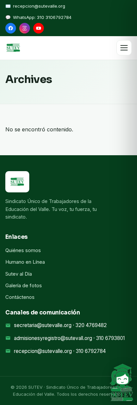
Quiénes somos (23, 250)
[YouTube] (38, 28)
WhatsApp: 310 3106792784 (42, 17)
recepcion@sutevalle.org (39, 6)
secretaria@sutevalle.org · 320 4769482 (60, 325)
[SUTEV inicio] (13, 48)
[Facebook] (10, 28)
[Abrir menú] (124, 47)
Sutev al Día (18, 274)
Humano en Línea (25, 262)
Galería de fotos (23, 286)
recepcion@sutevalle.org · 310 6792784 (60, 351)
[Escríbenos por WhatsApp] (121, 382)
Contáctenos (20, 297)
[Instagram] (24, 28)
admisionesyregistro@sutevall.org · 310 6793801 (69, 338)
